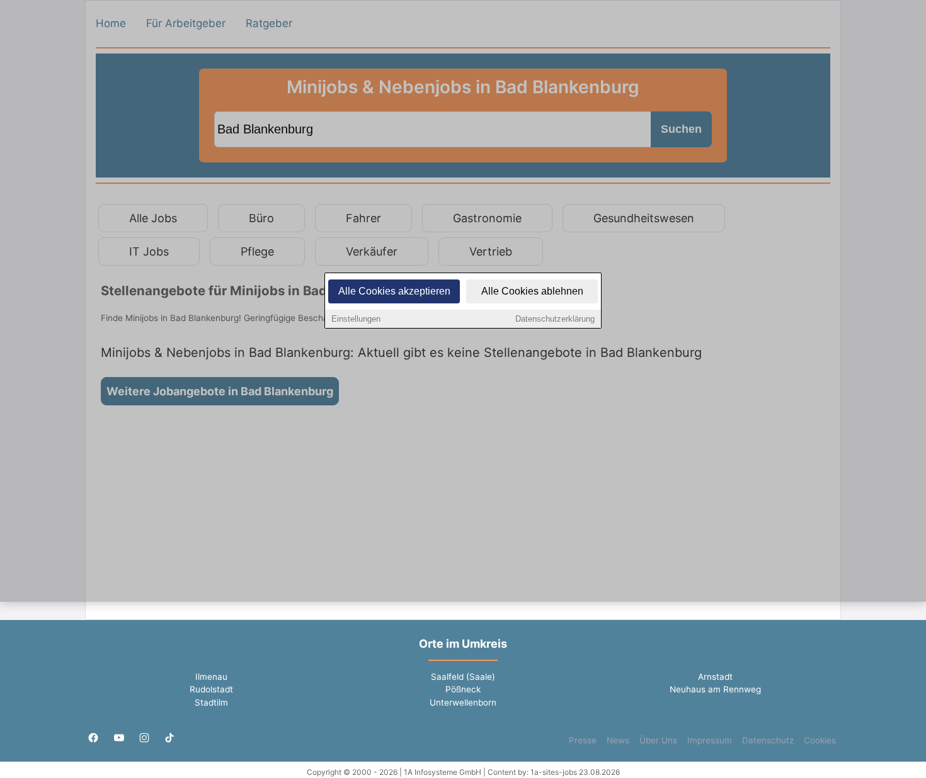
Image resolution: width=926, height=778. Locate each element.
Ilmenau (211, 677)
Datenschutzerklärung (555, 319)
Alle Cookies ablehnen (532, 291)
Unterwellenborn (463, 702)
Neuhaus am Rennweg (715, 689)
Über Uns (658, 740)
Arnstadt (715, 677)
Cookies (820, 740)
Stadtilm (211, 702)
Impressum (709, 740)
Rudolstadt (211, 689)
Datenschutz (768, 740)
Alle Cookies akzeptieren (394, 291)
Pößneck (463, 689)
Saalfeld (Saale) (463, 677)
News (618, 740)
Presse (583, 740)
